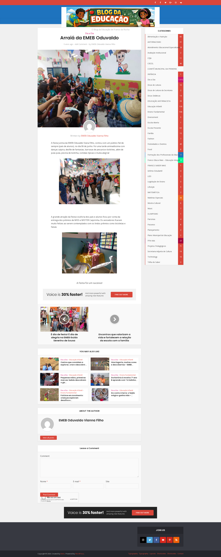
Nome (44, 481)
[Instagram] (143, 540)
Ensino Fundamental (128, 375)
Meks (63, 554)
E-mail (77, 481)
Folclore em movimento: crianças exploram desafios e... (72, 398)
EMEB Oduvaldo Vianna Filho (103, 44)
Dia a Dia (89, 33)
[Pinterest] (170, 540)
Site (107, 481)
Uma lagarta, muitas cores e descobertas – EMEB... (123, 363)
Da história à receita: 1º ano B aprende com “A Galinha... (124, 378)
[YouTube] (163, 540)
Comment (44, 456)
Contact (180, 553)
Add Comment (81, 44)
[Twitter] (150, 540)
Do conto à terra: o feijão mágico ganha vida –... (123, 394)
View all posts (48, 437)
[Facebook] (156, 540)
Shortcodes (161, 553)
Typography (133, 553)
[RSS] (176, 540)
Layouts (153, 553)
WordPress (79, 554)
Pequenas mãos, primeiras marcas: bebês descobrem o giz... (73, 380)
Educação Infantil (75, 359)
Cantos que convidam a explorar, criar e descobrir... (74, 363)
